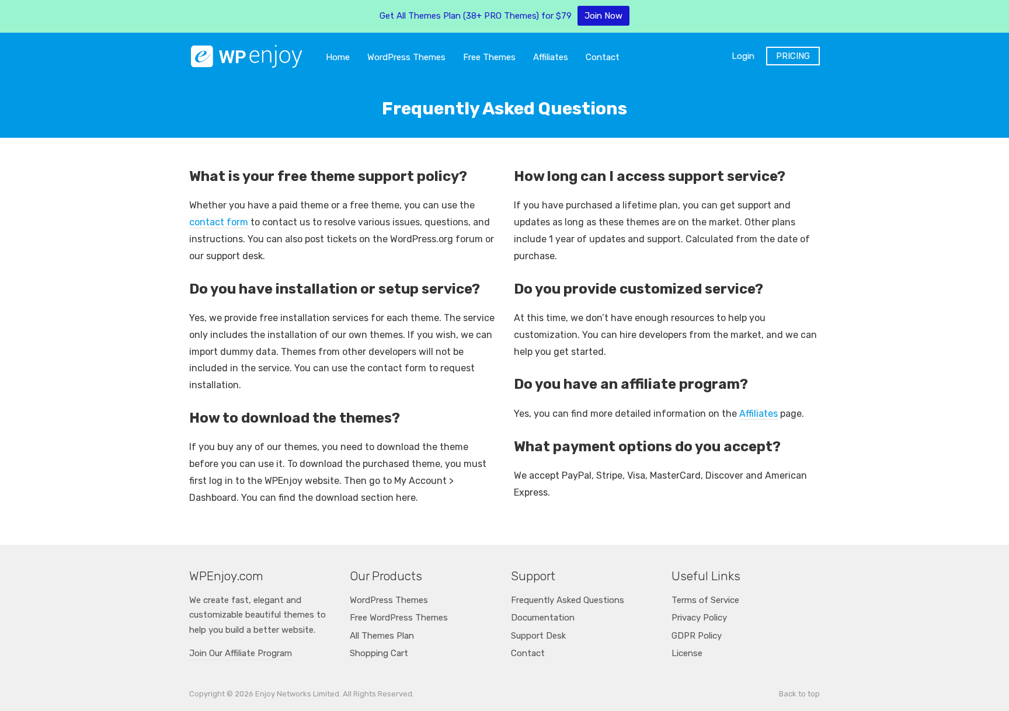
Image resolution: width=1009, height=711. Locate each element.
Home (338, 57)
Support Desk (538, 635)
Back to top (799, 693)
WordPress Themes (406, 57)
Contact (603, 57)
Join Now (603, 16)
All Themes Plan (382, 635)
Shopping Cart (379, 653)
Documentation (543, 617)
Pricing (793, 56)
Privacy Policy (699, 617)
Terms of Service (705, 600)
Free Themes (489, 57)
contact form (218, 222)
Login (743, 56)
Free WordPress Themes (399, 617)
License (686, 653)
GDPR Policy (696, 635)
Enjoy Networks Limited (297, 693)
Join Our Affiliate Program (240, 653)
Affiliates (550, 57)
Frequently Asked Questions (567, 600)
